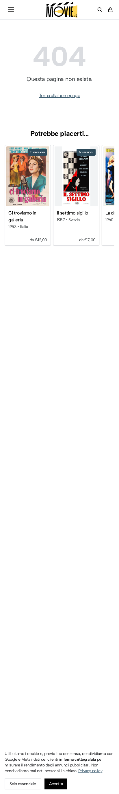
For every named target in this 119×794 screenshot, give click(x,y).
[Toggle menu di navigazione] (11, 9)
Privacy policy (90, 770)
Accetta (56, 783)
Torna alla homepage (59, 95)
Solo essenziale (23, 783)
